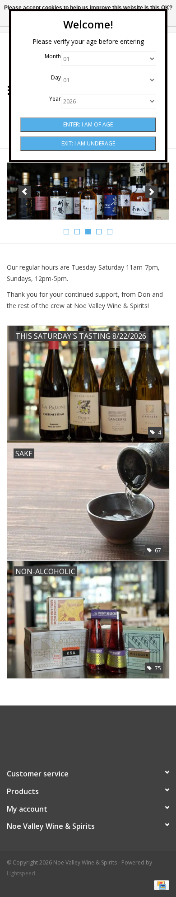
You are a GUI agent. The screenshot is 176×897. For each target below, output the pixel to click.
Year (55, 99)
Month (53, 56)
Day (56, 77)
